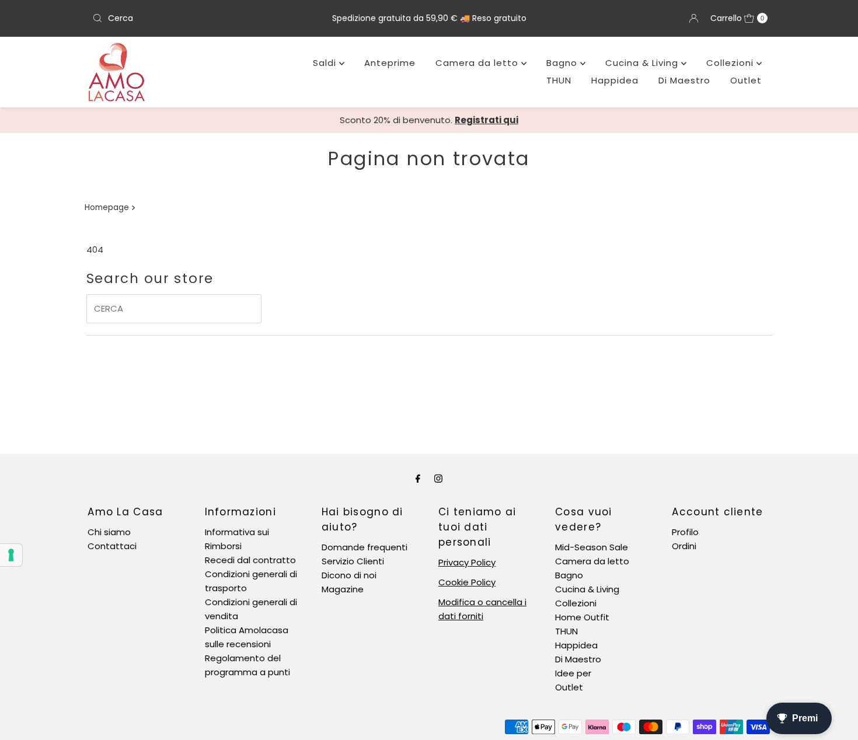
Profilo (685, 532)
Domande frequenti (364, 547)
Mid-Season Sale (591, 547)
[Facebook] (418, 479)
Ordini (684, 546)
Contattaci (112, 546)
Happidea (615, 80)
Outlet (746, 80)
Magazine (343, 589)
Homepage (107, 207)
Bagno (563, 63)
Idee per (573, 673)
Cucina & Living (643, 63)
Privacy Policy (467, 562)
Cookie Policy (467, 582)
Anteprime (390, 63)
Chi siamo (109, 532)
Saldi (326, 63)
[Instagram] (438, 479)
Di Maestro (684, 80)
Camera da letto (478, 63)
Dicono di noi (349, 575)
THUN (558, 80)
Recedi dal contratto (250, 560)
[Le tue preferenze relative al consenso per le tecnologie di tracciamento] (11, 555)
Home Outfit (582, 617)
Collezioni (731, 63)
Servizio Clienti (353, 561)
